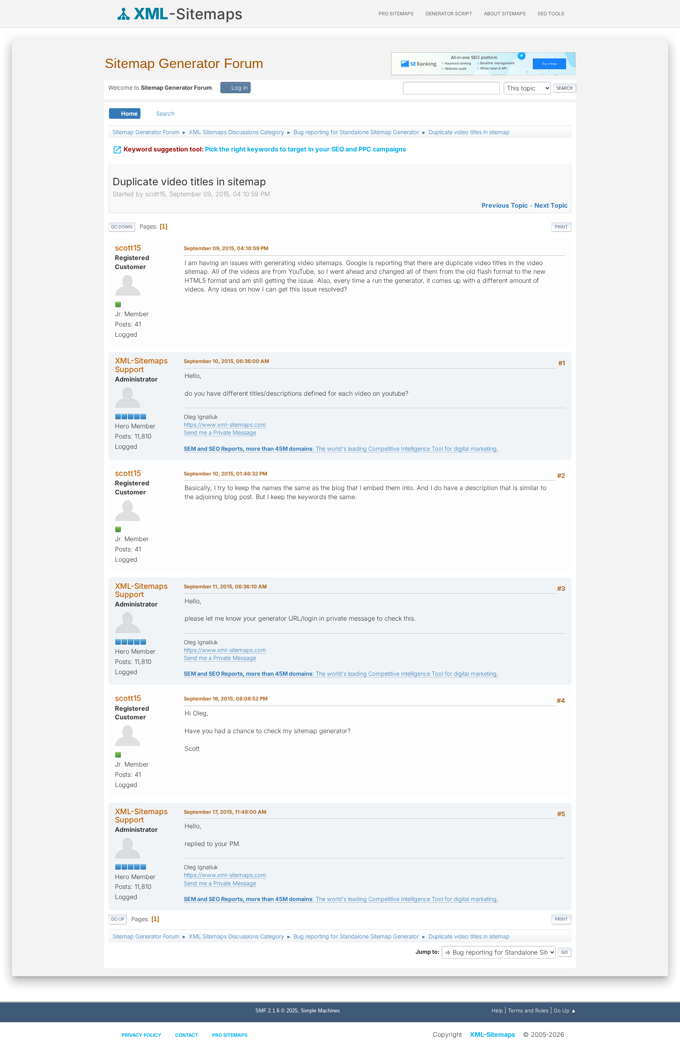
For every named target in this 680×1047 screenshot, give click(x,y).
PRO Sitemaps (396, 14)
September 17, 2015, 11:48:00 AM (225, 812)
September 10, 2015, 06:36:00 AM (226, 361)
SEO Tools (551, 14)
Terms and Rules (528, 1010)
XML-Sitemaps (492, 1034)
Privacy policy (141, 1035)
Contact (186, 1035)
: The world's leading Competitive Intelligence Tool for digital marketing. (341, 448)
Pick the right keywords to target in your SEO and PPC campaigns (259, 150)
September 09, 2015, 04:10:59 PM (226, 248)
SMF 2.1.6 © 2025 (276, 1011)
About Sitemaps (505, 14)
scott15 (128, 248)
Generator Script (448, 14)
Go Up (117, 919)
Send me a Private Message (220, 432)
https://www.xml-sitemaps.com (225, 424)
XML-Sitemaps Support (141, 365)
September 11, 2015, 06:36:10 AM (225, 586)
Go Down (122, 227)
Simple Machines (320, 1011)
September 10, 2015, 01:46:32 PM (225, 473)
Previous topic (505, 205)
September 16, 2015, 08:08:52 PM (226, 698)
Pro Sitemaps (230, 1035)
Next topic (550, 205)
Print (561, 227)
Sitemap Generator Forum (184, 63)
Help (497, 1010)
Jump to (427, 951)
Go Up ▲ (565, 1010)
